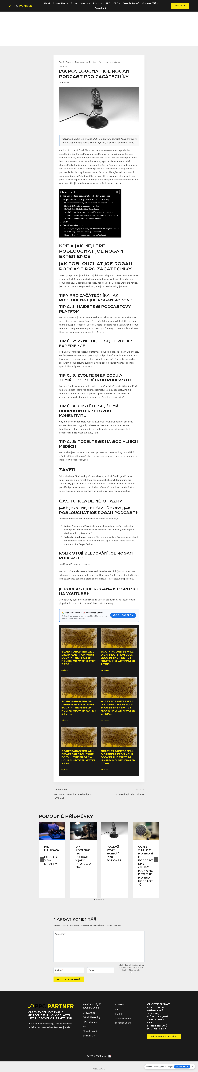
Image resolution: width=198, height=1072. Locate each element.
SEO (85, 1026)
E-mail (92, 970)
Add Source (182, 1067)
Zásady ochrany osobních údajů (123, 1020)
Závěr (65, 221)
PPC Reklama (90, 1021)
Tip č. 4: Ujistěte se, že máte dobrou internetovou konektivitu (92, 215)
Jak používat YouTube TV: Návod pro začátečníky (72, 794)
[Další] (156, 859)
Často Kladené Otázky (73, 225)
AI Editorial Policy (99, 1069)
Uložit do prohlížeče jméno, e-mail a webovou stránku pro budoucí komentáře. (131, 968)
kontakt (180, 6)
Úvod (47, 3)
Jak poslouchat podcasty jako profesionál (83, 857)
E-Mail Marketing (80, 3)
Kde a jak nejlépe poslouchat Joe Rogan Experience (86, 196)
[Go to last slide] (42, 859)
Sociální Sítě (89, 1035)
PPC (108, 3)
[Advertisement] (99, 29)
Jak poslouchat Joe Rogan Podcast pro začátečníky (86, 199)
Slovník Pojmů (131, 3)
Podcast (97, 3)
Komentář (60, 933)
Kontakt (119, 1013)
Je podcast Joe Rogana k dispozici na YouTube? (86, 235)
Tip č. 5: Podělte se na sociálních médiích (84, 218)
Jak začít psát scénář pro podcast (114, 853)
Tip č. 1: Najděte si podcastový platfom (83, 206)
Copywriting (89, 1012)
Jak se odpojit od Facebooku (129, 792)
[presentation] (52, 831)
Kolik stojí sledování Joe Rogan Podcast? (84, 231)
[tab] (94, 899)
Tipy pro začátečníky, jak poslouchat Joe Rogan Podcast (90, 202)
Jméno (59, 970)
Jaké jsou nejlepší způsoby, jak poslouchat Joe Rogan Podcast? (93, 228)
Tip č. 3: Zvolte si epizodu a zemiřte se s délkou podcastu (90, 212)
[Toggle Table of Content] (116, 192)
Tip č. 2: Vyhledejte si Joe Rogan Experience (85, 209)
